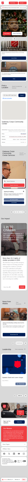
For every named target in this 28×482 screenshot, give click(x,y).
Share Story (7, 287)
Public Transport (23, 139)
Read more (20, 384)
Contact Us (20, 412)
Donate (22, 2)
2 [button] (16, 212)
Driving (18, 139)
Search (22, 95)
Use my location (7, 98)
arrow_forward (25, 343)
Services (17, 480)
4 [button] (21, 343)
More (24, 479)
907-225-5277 (23, 133)
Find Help (12, 2)
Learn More (7, 33)
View (14, 78)
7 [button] (22, 212)
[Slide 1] (13, 39)
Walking (14, 139)
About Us (10, 480)
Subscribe (19, 422)
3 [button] (18, 212)
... (20, 212)
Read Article (14, 335)
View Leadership (20, 349)
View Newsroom (21, 303)
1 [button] (14, 212)
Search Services (14, 185)
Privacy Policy (11, 461)
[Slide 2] (14, 39)
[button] (11, 212)
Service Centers (23, 7)
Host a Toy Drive (17, 33)
